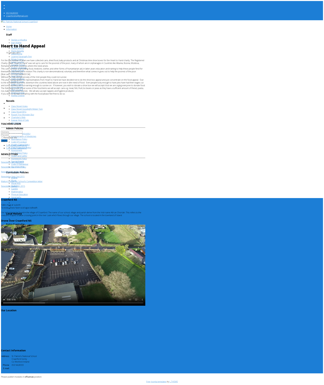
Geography (16, 197)
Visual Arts (16, 183)
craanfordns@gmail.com (17, 15)
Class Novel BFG (18, 111)
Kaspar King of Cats (20, 120)
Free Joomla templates (156, 381)
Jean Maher (16, 42)
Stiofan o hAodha (19, 39)
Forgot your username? (16, 145)
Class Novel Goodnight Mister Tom (27, 109)
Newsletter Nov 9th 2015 (12, 171)
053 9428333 (12, 13)
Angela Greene (18, 95)
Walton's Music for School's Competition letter (22, 181)
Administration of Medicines (23, 136)
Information (11, 29)
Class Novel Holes (19, 106)
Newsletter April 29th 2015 (13, 186)
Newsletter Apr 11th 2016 (12, 167)
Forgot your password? (16, 148)
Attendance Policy (19, 139)
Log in (4, 141)
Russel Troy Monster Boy (22, 114)
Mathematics (17, 191)
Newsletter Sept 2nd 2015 (13, 176)
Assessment (16, 150)
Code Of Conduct (19, 142)
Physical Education (19, 194)
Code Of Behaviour (19, 164)
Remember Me (10, 137)
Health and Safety (19, 155)
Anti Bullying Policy (19, 153)
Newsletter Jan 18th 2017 (12, 162)
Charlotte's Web (18, 117)
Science (14, 202)
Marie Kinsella (17, 51)
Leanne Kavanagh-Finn (21, 56)
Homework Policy (19, 158)
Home (9, 26)
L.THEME (173, 381)
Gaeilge (14, 188)
